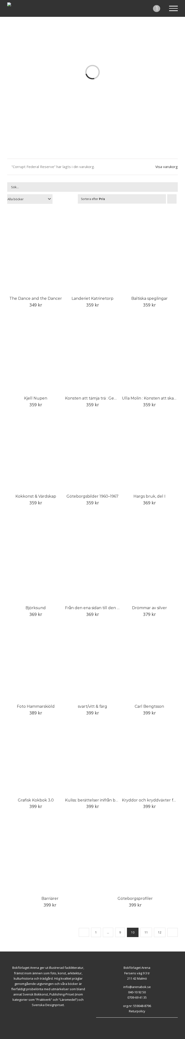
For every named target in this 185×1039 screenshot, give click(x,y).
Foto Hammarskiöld (36, 706)
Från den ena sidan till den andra (96, 608)
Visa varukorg (166, 166)
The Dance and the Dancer (35, 298)
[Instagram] (140, 1020)
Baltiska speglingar (149, 298)
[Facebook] (134, 1020)
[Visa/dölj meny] (173, 8)
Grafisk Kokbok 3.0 (36, 800)
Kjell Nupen (35, 398)
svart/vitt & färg (92, 706)
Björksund (36, 608)
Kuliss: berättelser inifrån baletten (97, 800)
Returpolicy (137, 1011)
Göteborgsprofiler (135, 898)
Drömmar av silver (149, 608)
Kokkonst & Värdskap (35, 496)
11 (146, 932)
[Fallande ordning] (172, 199)
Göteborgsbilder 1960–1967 (92, 496)
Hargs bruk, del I (149, 496)
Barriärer (50, 898)
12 (159, 932)
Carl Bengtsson (149, 706)
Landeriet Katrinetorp (92, 298)
